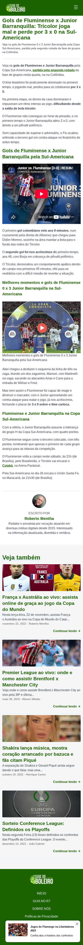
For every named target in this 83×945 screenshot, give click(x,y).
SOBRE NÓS (41, 908)
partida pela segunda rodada (54, 70)
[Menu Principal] (76, 8)
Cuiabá (7, 465)
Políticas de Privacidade (41, 916)
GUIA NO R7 (41, 901)
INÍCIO (41, 893)
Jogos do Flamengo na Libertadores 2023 (52, 928)
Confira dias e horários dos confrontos (51, 935)
